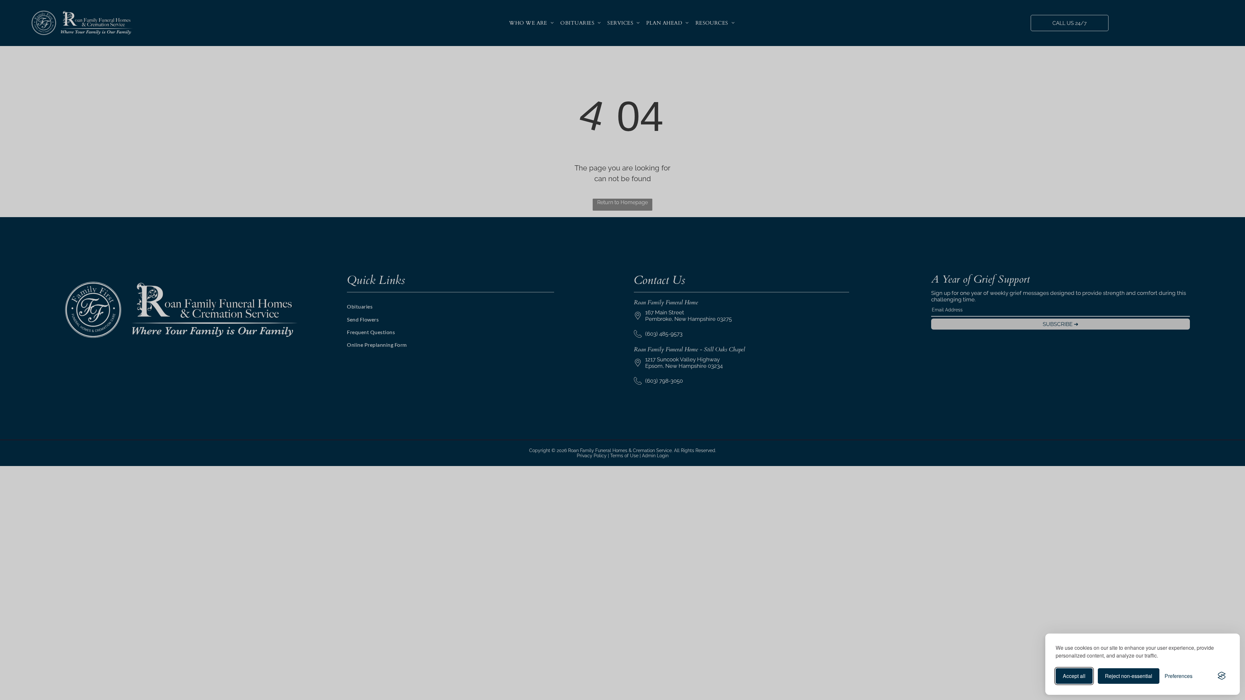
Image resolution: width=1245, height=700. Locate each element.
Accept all (1074, 676)
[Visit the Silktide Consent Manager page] (1221, 676)
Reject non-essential (1128, 676)
